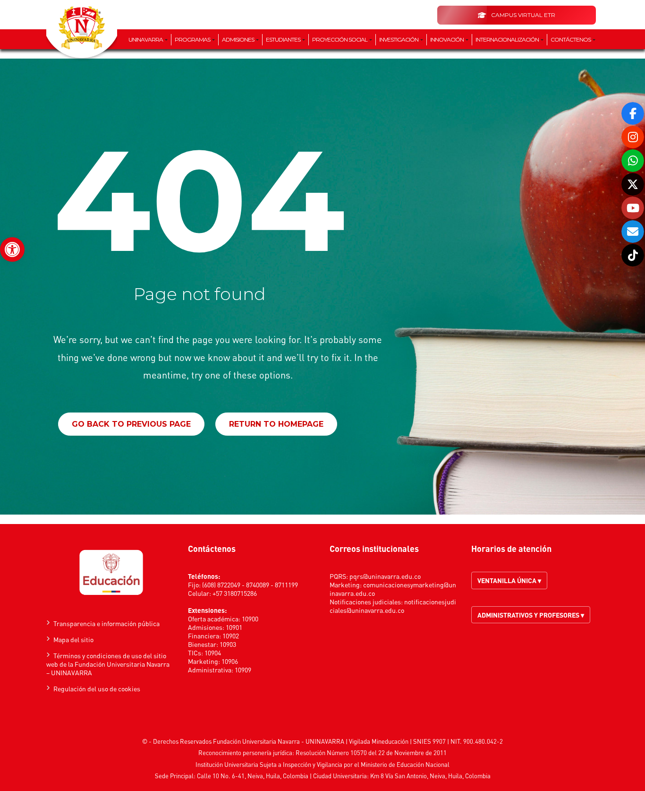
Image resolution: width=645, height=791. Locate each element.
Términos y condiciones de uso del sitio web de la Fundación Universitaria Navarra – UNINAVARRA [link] (108, 664)
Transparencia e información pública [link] (106, 623)
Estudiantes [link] (283, 39)
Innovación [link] (447, 39)
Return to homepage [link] (276, 424)
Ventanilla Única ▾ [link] (509, 580)
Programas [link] (193, 39)
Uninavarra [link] (146, 39)
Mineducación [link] (390, 741)
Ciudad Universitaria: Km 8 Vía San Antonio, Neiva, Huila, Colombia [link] (402, 776)
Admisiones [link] (238, 39)
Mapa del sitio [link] (73, 639)
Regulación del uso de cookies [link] (96, 688)
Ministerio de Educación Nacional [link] (405, 764)
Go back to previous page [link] (131, 424)
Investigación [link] (399, 39)
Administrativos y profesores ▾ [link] (530, 614)
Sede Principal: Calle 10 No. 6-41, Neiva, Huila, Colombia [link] (231, 776)
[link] (12, 249)
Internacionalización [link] (507, 39)
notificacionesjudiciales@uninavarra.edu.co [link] (393, 605)
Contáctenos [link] (571, 39)
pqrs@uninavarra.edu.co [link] (385, 576)
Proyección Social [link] (340, 39)
